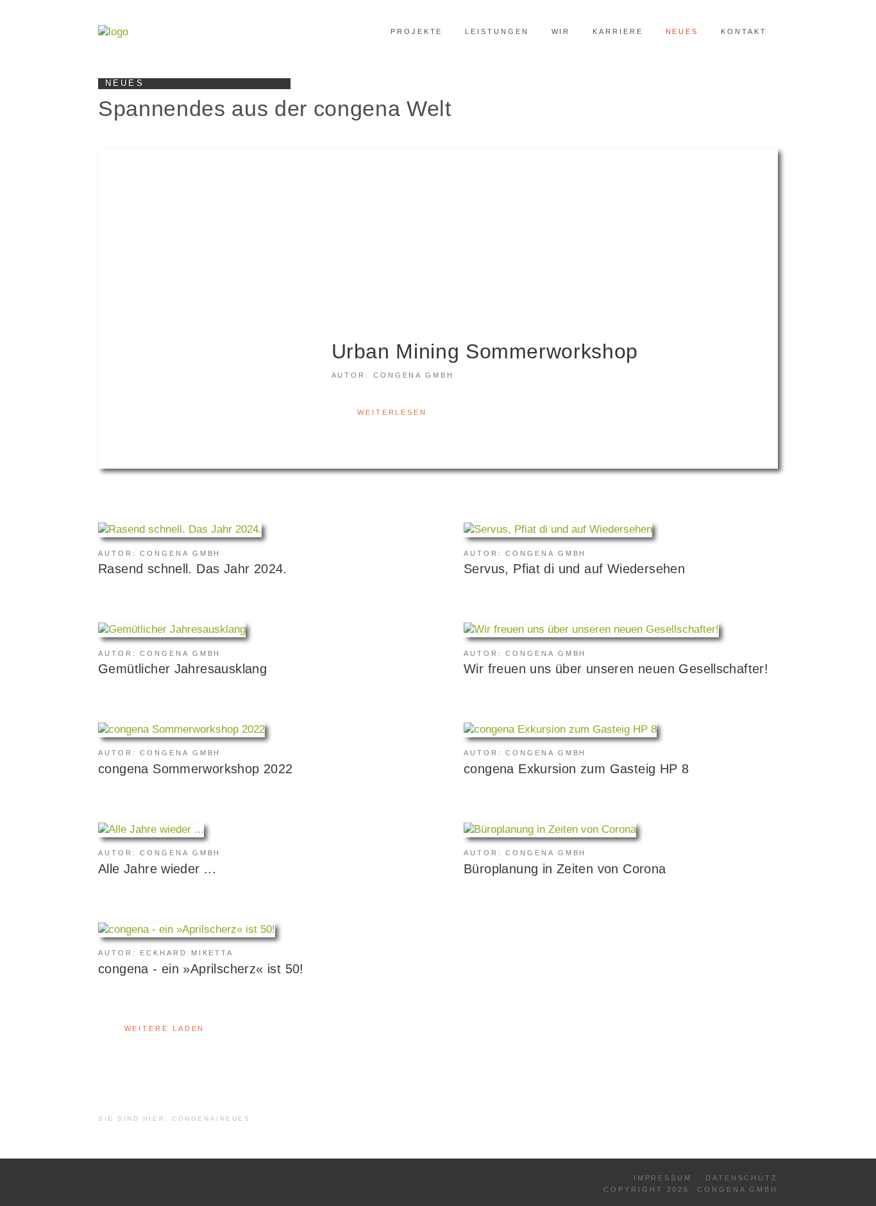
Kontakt (743, 31)
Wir (561, 31)
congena (194, 1118)
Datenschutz (741, 1178)
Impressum (663, 1178)
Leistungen (496, 31)
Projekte (416, 31)
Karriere (618, 31)
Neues (682, 31)
